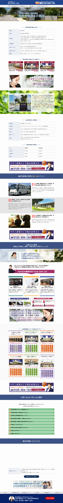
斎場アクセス (58, 492)
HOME (9, 6)
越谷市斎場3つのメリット (24, 6)
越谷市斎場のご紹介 (15, 6)
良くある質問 (38, 6)
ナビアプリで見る (32, 476)
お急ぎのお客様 (50, 498)
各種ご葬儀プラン (32, 6)
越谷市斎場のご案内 (13, 3)
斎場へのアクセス (45, 6)
